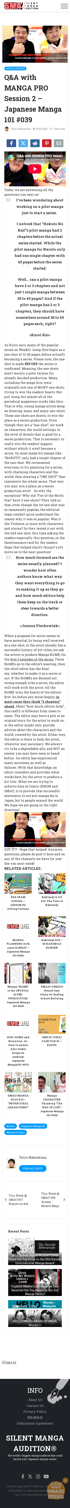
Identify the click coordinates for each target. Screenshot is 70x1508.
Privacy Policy (35, 1411)
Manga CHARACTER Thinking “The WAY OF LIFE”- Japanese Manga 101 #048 (52, 1105)
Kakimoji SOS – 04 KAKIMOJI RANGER (52, 944)
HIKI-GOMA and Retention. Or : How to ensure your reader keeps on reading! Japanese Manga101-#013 (18, 1050)
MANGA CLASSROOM (15, 68)
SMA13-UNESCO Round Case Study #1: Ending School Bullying (52, 992)
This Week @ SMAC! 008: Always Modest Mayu (50, 1200)
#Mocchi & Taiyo (15, 1132)
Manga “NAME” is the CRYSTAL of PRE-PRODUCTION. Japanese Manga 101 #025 (18, 996)
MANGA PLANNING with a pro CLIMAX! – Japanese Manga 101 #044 (18, 947)
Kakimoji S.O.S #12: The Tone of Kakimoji (52, 901)
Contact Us (35, 1406)
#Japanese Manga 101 (33, 1126)
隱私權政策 (35, 1417)
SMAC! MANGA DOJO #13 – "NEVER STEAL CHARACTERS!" (18, 1101)
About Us (35, 1400)
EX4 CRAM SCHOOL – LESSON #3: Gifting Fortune (18, 903)
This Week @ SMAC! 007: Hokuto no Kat (18, 1200)
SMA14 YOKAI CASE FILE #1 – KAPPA (52, 1041)
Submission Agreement (35, 1423)
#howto (10, 1126)
